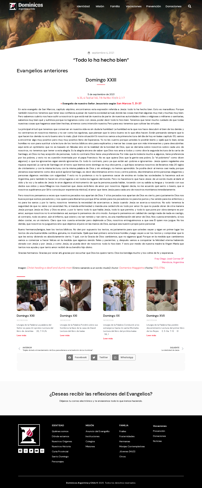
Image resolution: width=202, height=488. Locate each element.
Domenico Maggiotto (131, 267)
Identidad (83, 6)
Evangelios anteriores (42, 71)
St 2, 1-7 (120, 97)
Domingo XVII (156, 316)
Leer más (21, 335)
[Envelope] (42, 451)
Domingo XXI (68, 316)
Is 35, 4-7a (82, 97)
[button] (190, 6)
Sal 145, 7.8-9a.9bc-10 (102, 97)
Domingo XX (111, 316)
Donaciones (173, 6)
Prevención (153, 6)
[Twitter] (31, 451)
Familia (115, 6)
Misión (100, 6)
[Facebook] (20, 451)
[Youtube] (37, 451)
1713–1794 (159, 267)
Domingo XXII (26, 316)
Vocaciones (134, 6)
